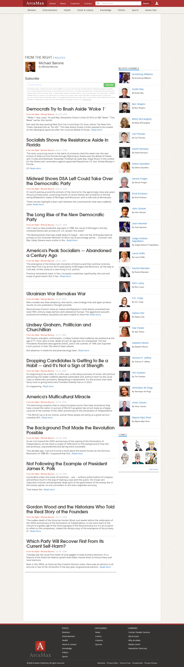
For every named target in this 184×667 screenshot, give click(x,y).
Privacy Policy (112, 663)
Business (32, 10)
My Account (133, 636)
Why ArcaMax (134, 640)
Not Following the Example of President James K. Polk (66, 465)
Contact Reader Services (139, 632)
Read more (96, 129)
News (97, 632)
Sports (135, 10)
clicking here (87, 99)
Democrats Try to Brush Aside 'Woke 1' (65, 108)
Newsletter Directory (137, 648)
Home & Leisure (85, 10)
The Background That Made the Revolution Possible (70, 430)
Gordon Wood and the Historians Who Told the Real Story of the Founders (70, 509)
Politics (121, 10)
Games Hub (150, 10)
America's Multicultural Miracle (58, 396)
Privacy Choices (151, 663)
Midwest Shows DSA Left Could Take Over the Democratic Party (69, 180)
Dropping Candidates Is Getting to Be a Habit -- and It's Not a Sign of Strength (67, 362)
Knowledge (105, 10)
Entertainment (50, 10)
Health (67, 10)
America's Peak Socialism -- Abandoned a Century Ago (68, 252)
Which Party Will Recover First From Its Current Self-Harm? (65, 543)
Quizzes (98, 644)
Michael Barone (47, 114)
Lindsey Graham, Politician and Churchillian (58, 327)
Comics (98, 636)
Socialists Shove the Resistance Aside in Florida (67, 142)
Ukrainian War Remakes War (56, 293)
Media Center (134, 644)
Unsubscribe (137, 663)
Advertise (101, 663)
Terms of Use (125, 663)
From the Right (32, 114)
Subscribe (109, 85)
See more (153, 469)
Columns (99, 640)
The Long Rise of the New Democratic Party (65, 216)
